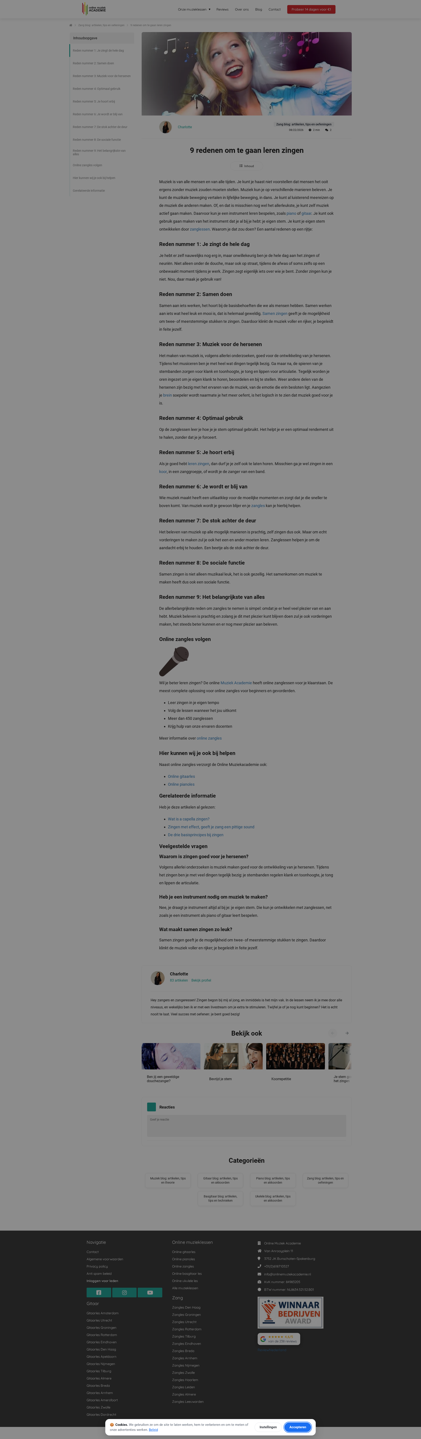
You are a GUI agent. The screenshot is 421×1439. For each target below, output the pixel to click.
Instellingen (268, 1427)
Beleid (153, 1430)
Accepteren (297, 1427)
